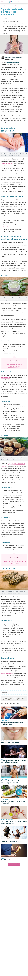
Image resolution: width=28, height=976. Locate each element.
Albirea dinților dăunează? (10, 742)
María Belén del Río (10, 59)
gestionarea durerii (7, 673)
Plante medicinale (14, 5)
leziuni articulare (6, 163)
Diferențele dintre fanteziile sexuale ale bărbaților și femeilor (13, 761)
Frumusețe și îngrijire (7, 740)
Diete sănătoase (5, 799)
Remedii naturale (5, 5)
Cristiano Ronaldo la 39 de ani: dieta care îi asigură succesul (13, 782)
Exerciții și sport (5, 720)
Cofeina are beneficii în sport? (11, 841)
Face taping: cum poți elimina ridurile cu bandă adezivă (14, 822)
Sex (2, 759)
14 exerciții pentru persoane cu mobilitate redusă (12, 723)
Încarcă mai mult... (14, 864)
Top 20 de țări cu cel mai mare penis (13, 860)
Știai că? (3, 858)
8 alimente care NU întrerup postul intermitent (13, 802)
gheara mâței (5, 377)
